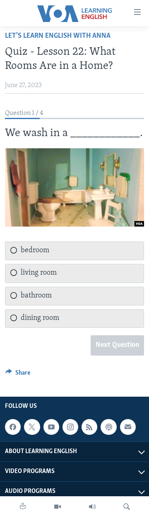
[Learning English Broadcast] (92, 506)
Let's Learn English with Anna (58, 36)
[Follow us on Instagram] (70, 427)
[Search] (126, 506)
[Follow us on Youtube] (51, 427)
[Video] (57, 506)
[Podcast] (108, 427)
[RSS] (89, 427)
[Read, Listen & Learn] (23, 506)
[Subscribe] (128, 427)
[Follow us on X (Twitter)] (32, 427)
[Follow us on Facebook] (13, 427)
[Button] (17, 375)
